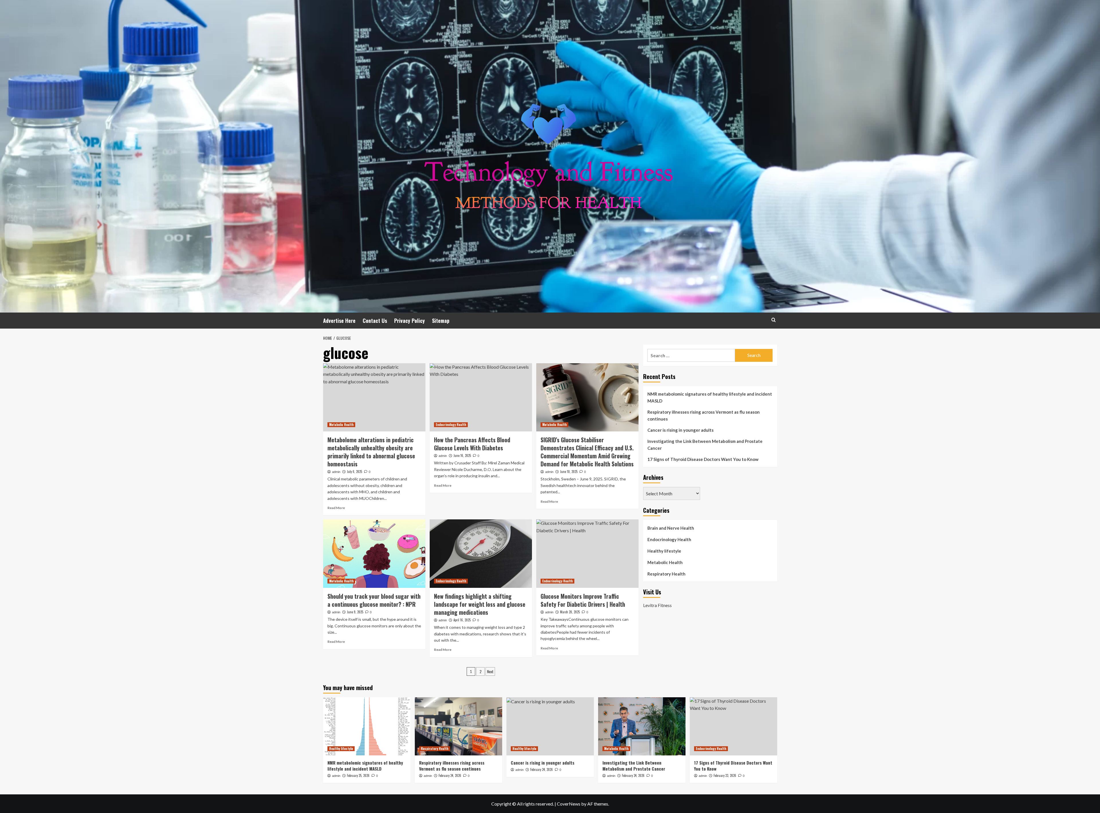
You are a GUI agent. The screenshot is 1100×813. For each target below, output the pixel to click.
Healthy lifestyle (664, 550)
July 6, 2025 (354, 471)
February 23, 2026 (725, 775)
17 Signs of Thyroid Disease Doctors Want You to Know (703, 459)
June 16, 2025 (462, 455)
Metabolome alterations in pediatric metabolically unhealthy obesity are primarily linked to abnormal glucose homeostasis (371, 451)
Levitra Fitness (657, 605)
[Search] (773, 320)
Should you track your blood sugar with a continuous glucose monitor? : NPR (374, 600)
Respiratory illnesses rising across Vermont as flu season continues (703, 415)
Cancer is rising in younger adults (680, 430)
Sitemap (440, 320)
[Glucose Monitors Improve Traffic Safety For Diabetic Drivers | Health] (587, 553)
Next (490, 671)
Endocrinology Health (451, 424)
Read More (336, 508)
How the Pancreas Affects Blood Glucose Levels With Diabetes (472, 443)
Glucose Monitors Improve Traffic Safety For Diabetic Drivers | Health (583, 600)
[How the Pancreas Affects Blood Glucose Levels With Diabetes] (481, 397)
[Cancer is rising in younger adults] (550, 726)
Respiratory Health (666, 573)
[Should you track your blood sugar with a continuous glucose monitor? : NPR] (374, 553)
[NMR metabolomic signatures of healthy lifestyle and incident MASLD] (366, 726)
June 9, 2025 (355, 612)
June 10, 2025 (569, 471)
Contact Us (375, 320)
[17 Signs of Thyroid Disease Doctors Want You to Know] (733, 726)
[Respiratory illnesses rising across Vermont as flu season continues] (458, 726)
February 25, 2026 (358, 775)
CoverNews (568, 803)
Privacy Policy (409, 320)
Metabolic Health (341, 424)
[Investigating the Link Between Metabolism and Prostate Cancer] (641, 726)
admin (336, 472)
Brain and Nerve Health (670, 528)
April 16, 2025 (462, 620)
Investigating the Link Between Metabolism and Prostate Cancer (705, 445)
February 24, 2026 (450, 775)
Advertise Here (339, 320)
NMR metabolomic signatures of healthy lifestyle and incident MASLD (709, 397)
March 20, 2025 (570, 612)
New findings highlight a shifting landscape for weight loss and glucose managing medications (479, 604)
